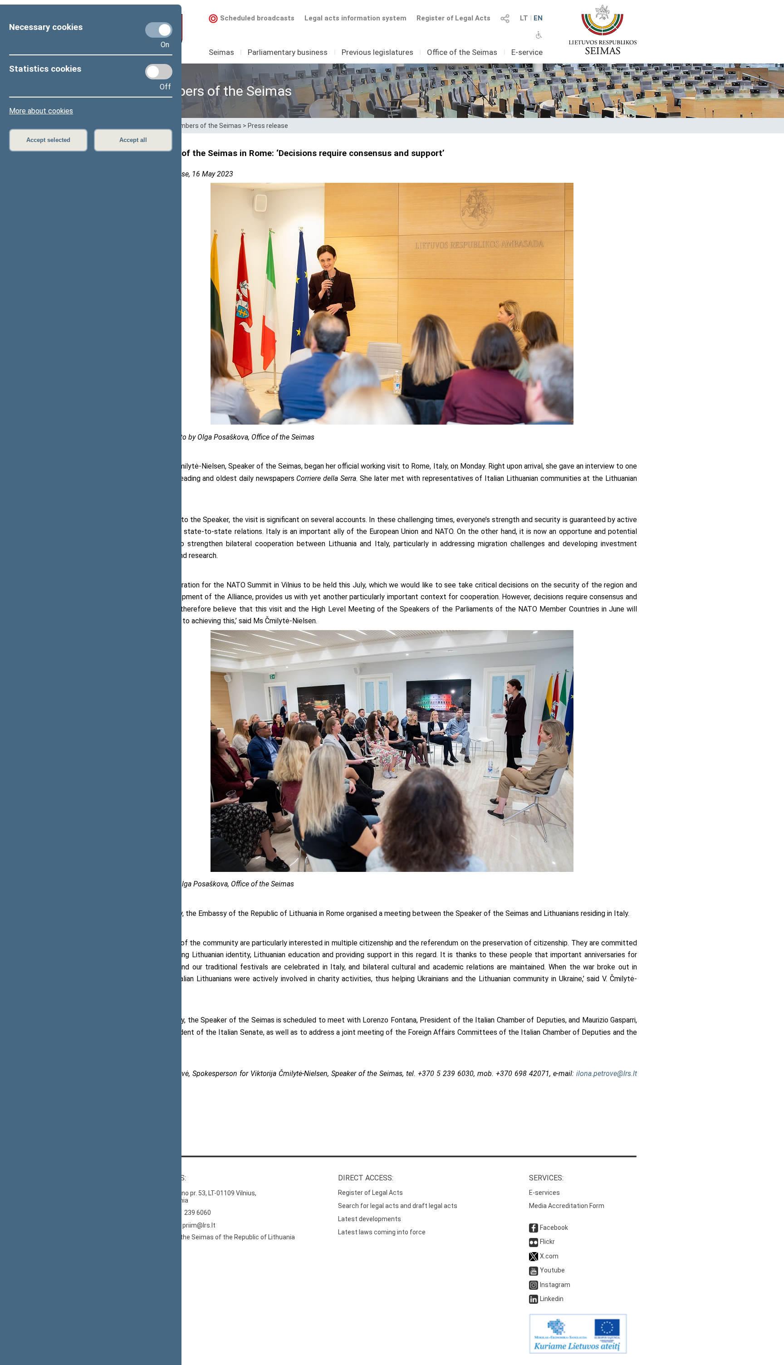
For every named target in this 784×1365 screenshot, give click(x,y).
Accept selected (48, 140)
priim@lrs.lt (199, 1225)
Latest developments (369, 1219)
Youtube (552, 1270)
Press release (268, 125)
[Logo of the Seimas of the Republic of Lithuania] (602, 29)
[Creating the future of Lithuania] (578, 1351)
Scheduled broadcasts (257, 18)
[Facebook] (533, 1227)
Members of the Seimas (206, 125)
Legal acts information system (355, 18)
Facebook (554, 1227)
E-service (527, 52)
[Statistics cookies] (158, 71)
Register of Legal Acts (453, 18)
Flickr (547, 1241)
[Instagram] (533, 1284)
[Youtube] (533, 1270)
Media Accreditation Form (566, 1205)
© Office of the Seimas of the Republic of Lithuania (221, 1237)
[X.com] (533, 1256)
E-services (544, 1192)
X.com (549, 1256)
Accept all (133, 140)
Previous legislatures (377, 52)
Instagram (555, 1284)
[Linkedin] (533, 1298)
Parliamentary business (288, 52)
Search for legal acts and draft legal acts (397, 1205)
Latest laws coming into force (382, 1232)
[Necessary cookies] (158, 30)
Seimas (221, 52)
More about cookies (41, 111)
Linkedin (552, 1298)
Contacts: (166, 1178)
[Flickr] (533, 1241)
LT (524, 18)
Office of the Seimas (462, 52)
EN (538, 18)
